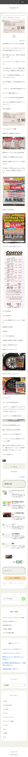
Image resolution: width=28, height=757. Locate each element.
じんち (16, 653)
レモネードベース (7, 649)
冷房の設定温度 (6, 669)
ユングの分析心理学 (8, 632)
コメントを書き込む (14, 578)
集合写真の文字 (7, 625)
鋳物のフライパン (7, 656)
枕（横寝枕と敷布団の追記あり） (11, 662)
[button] (24, 599)
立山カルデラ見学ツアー (9, 621)
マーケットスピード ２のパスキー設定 (13, 617)
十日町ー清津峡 (7, 629)
